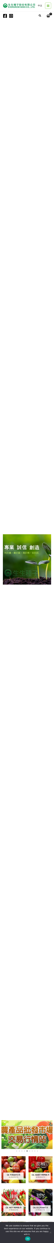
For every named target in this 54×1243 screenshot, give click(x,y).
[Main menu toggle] (48, 6)
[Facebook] (5, 16)
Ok (27, 1239)
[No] (50, 1232)
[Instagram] (11, 16)
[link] (40, 5)
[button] (40, 16)
